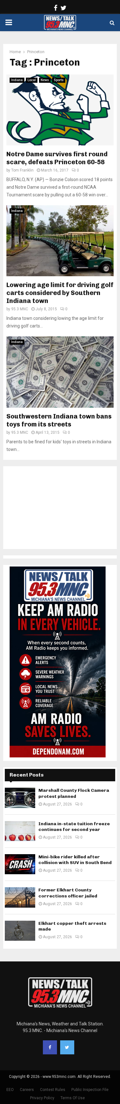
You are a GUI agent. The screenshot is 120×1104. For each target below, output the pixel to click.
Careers (27, 1089)
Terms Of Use (72, 1098)
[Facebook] (50, 1047)
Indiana (17, 80)
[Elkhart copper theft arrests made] (20, 931)
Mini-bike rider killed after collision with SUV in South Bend (75, 859)
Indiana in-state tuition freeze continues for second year (74, 826)
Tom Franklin (22, 170)
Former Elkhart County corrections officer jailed (67, 892)
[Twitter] (67, 1047)
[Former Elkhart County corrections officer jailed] (20, 897)
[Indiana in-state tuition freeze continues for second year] (20, 831)
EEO (10, 1089)
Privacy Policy (42, 1098)
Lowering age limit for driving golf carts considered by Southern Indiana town (60, 293)
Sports (59, 80)
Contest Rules (52, 1089)
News (45, 80)
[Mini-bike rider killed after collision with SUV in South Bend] (20, 864)
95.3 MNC (19, 309)
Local (32, 80)
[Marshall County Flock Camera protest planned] (20, 798)
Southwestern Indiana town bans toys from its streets (59, 420)
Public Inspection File (89, 1089)
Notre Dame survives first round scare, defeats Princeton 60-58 (57, 158)
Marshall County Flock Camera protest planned (73, 793)
